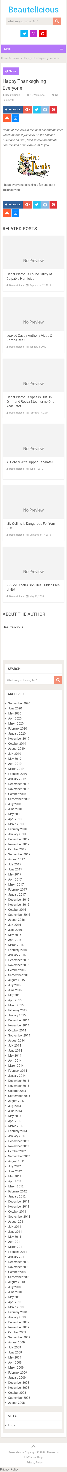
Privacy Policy (35, 1462)
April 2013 (15, 1121)
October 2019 (17, 743)
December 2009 (18, 1322)
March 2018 (16, 824)
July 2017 (14, 864)
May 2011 (14, 1237)
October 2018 (17, 794)
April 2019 (15, 764)
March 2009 (16, 1367)
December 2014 (18, 1020)
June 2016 (15, 930)
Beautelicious (33, 10)
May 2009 (14, 1357)
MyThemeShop (33, 1457)
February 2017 (17, 889)
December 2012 (18, 1141)
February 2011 (17, 1252)
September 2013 (19, 1096)
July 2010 (14, 1287)
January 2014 (17, 1075)
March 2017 (16, 884)
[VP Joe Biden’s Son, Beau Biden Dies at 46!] (33, 563)
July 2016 (14, 925)
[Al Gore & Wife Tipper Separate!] (33, 440)
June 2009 (15, 1352)
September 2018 (19, 799)
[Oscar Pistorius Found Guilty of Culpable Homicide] (33, 252)
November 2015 (18, 965)
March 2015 (16, 1005)
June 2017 (15, 869)
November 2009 (18, 1327)
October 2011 (17, 1211)
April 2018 (15, 819)
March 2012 (16, 1186)
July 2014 (14, 1045)
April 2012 (15, 1181)
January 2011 (17, 1257)
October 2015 (17, 970)
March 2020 (16, 723)
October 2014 (17, 1030)
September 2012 (19, 1156)
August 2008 (16, 1403)
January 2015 (17, 1015)
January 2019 (17, 779)
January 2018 (17, 834)
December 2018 (18, 784)
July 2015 (14, 985)
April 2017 (15, 879)
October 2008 (17, 1392)
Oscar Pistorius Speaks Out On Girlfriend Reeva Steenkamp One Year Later (30, 401)
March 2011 (16, 1247)
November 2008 (18, 1387)
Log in (12, 1425)
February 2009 (17, 1372)
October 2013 (17, 1091)
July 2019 (14, 753)
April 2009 (15, 1362)
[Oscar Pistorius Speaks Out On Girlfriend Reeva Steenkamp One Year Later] (33, 375)
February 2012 (17, 1191)
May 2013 (14, 1116)
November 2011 (18, 1206)
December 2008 (18, 1382)
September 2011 (19, 1216)
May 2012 (14, 1176)
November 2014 (18, 1025)
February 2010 (17, 1312)
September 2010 (19, 1277)
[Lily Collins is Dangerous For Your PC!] (33, 502)
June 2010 (15, 1292)
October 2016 (17, 909)
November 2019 (18, 738)
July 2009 (14, 1347)
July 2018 (14, 804)
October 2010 (17, 1272)
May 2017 (14, 874)
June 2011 (15, 1231)
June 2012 (15, 1171)
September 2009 (19, 1337)
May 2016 (14, 935)
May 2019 (14, 759)
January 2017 (17, 894)
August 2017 (16, 859)
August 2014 (16, 1040)
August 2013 (16, 1101)
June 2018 (15, 809)
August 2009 (16, 1342)
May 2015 (14, 995)
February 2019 (17, 774)
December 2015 (18, 960)
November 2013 (18, 1086)
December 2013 (18, 1081)
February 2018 (17, 829)
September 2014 (19, 1035)
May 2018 (14, 814)
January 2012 (17, 1196)
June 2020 (15, 708)
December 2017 (18, 839)
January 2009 (17, 1377)
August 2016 (16, 920)
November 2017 (18, 844)
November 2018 (18, 789)
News (16, 58)
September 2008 (19, 1398)
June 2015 (15, 990)
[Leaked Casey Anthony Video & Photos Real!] (33, 314)
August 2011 (16, 1221)
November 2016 (18, 904)
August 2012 (16, 1161)
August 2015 (16, 980)
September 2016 (19, 914)
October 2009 (17, 1332)
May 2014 (14, 1055)
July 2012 (14, 1166)
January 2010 (17, 1317)
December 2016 (18, 899)
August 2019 (16, 748)
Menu (7, 49)
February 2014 (17, 1070)
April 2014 (15, 1060)
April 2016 (15, 940)
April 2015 (15, 1000)
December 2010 (18, 1262)
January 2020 (17, 733)
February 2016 (17, 950)
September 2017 (19, 854)
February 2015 (17, 1010)
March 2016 (16, 945)
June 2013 (15, 1111)
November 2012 (18, 1146)
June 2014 (15, 1050)
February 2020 (17, 728)
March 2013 (16, 1126)
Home (4, 58)
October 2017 (17, 849)
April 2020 (15, 718)
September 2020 (19, 703)
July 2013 (14, 1106)
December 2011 (18, 1201)
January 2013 (17, 1136)
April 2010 (15, 1302)
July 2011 (14, 1226)
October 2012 (17, 1151)
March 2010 (16, 1307)
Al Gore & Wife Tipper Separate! (30, 462)
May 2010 (14, 1297)
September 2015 (19, 975)
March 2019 (16, 769)
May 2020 (14, 713)
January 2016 (17, 955)
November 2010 (18, 1267)
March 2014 (16, 1065)
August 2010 (16, 1282)
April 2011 (15, 1242)
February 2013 (17, 1131)
